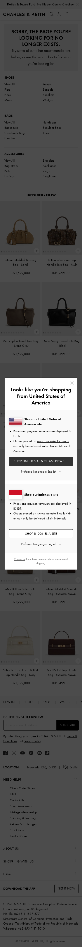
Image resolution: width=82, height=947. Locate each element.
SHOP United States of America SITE (41, 461)
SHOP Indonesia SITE (41, 534)
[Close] (72, 383)
